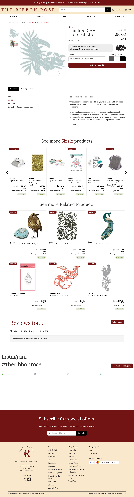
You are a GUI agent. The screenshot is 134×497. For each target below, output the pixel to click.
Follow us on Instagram (122, 366)
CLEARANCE (52, 450)
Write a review (117, 322)
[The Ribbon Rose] (27, 9)
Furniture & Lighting (55, 473)
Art (49, 460)
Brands (40, 16)
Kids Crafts (52, 482)
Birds (23, 23)
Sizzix (71, 27)
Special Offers (53, 488)
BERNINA (51, 466)
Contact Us (90, 16)
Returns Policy (73, 460)
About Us (71, 453)
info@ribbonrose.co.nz (26, 470)
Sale (64, 16)
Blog (90, 450)
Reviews (33, 89)
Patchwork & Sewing (55, 469)
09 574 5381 (96, 3)
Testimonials (93, 453)
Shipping (24, 89)
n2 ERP (124, 493)
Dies (18, 23)
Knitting (51, 453)
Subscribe (81, 433)
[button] (116, 10)
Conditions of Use (74, 466)
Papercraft (11, 23)
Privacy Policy (73, 463)
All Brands (51, 485)
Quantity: (117, 55)
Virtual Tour (119, 16)
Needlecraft (52, 457)
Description (14, 89)
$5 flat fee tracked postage (77, 3)
